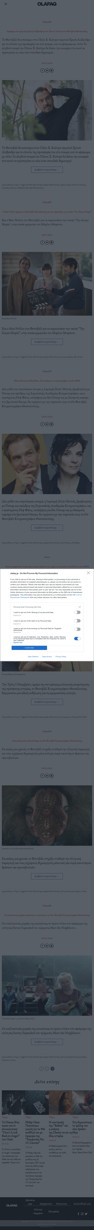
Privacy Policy (61, 657)
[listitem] (47, 607)
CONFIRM (29, 648)
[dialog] (47, 615)
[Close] (89, 573)
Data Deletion (33, 657)
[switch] (77, 612)
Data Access (47, 657)
